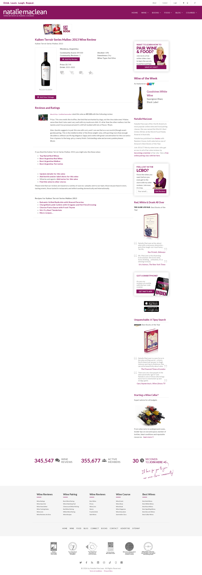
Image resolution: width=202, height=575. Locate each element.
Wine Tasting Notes (43, 509)
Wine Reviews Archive (44, 514)
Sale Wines (93, 514)
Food (167, 12)
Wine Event (119, 501)
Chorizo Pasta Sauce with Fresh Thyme (57, 207)
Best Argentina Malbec (50, 161)
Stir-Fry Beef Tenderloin (51, 210)
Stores (92, 509)
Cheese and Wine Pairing (71, 506)
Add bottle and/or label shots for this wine (59, 176)
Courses (190, 12)
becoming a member (142, 153)
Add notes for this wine (67, 179)
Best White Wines (148, 504)
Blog (178, 12)
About (154, 3)
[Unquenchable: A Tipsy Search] (151, 342)
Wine (144, 12)
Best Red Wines (147, 501)
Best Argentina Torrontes (51, 164)
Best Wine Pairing (68, 501)
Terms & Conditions (96, 571)
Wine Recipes (67, 514)
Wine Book (119, 506)
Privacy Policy (108, 571)
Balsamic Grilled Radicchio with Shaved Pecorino (62, 202)
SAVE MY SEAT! (151, 67)
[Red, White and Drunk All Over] (151, 227)
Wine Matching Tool (69, 504)
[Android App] (151, 309)
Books (155, 12)
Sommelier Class (121, 514)
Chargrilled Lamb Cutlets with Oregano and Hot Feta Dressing (68, 205)
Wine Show (119, 504)
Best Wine (93, 501)
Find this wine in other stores (53, 182)
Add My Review (70, 59)
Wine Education (121, 512)
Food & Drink (94, 512)
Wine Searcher (41, 504)
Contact (164, 3)
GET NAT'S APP (145, 291)
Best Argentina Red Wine (51, 158)
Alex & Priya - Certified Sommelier (60, 114)
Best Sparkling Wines (148, 509)
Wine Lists (40, 512)
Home (135, 12)
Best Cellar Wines (148, 514)
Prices (92, 504)
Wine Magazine (121, 509)
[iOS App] (151, 303)
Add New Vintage (46, 97)
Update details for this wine (52, 174)
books (157, 138)
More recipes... (46, 213)
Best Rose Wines (147, 506)
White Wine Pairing (69, 512)
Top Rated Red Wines (49, 156)
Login (175, 3)
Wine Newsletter (42, 506)
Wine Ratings (41, 501)
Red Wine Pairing (68, 509)
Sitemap (136, 528)
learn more (148, 437)
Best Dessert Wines (148, 512)
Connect (95, 528)
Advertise (125, 528)
